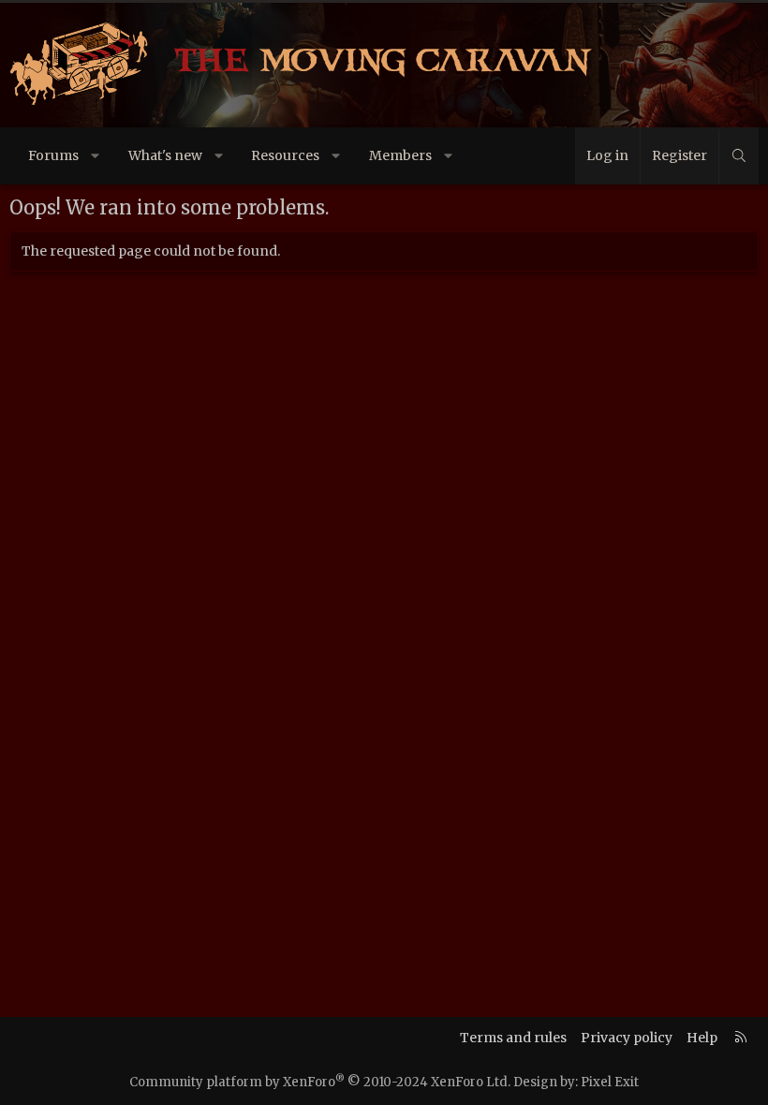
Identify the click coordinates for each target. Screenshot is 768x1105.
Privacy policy (626, 1037)
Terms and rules (513, 1037)
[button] (95, 155)
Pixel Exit (610, 1082)
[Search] (738, 155)
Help (702, 1037)
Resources (285, 155)
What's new (165, 155)
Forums (53, 155)
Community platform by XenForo (319, 1082)
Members (400, 155)
